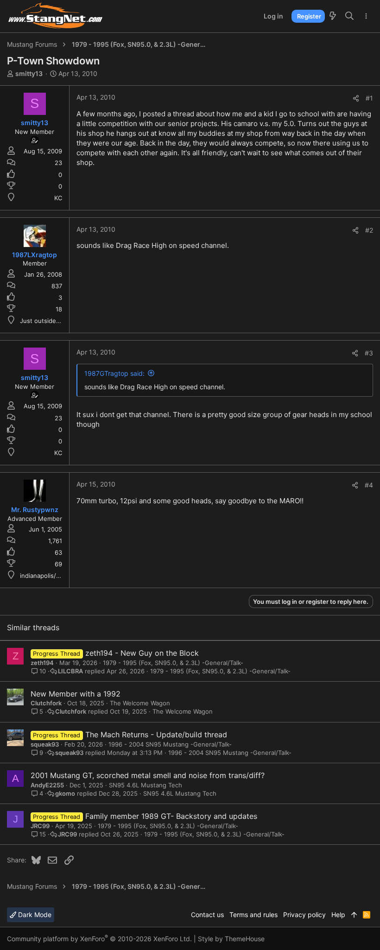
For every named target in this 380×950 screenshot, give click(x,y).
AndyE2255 (47, 785)
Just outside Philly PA (51, 320)
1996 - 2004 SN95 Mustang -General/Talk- (170, 744)
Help (338, 914)
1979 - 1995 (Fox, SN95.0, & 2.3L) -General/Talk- (173, 662)
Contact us (207, 914)
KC (58, 198)
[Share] (355, 98)
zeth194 (42, 662)
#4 (369, 485)
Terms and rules (253, 914)
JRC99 (40, 826)
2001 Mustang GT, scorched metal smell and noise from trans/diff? (148, 775)
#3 (369, 353)
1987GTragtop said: (114, 373)
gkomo (65, 794)
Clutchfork (46, 703)
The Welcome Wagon (140, 703)
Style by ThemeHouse (231, 939)
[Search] (350, 16)
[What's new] (333, 16)
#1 (369, 98)
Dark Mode (33, 914)
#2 (369, 230)
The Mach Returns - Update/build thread (156, 734)
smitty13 (29, 73)
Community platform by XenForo (99, 939)
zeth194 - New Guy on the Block (142, 653)
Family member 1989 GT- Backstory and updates (171, 816)
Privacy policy (304, 914)
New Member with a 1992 (75, 693)
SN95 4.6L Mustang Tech (145, 785)
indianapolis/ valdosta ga (55, 575)
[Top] (354, 914)
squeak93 (45, 744)
